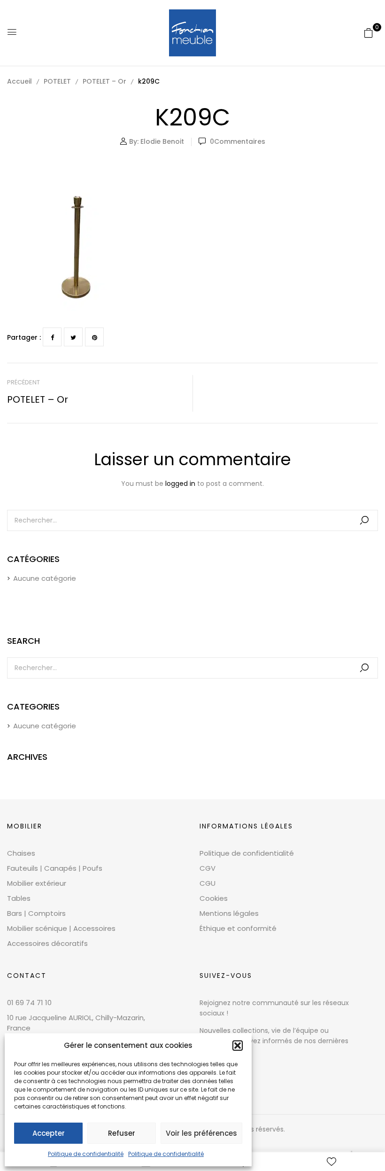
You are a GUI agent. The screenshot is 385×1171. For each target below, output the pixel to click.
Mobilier (24, 826)
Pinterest (94, 337)
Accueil (19, 81)
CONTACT (26, 975)
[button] (237, 1045)
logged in (180, 483)
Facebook (52, 337)
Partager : (24, 337)
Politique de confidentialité (85, 1154)
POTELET (57, 81)
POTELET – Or (104, 81)
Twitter (73, 337)
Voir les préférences (201, 1133)
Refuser (121, 1133)
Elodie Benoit (162, 141)
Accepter (48, 1133)
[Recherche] (364, 520)
